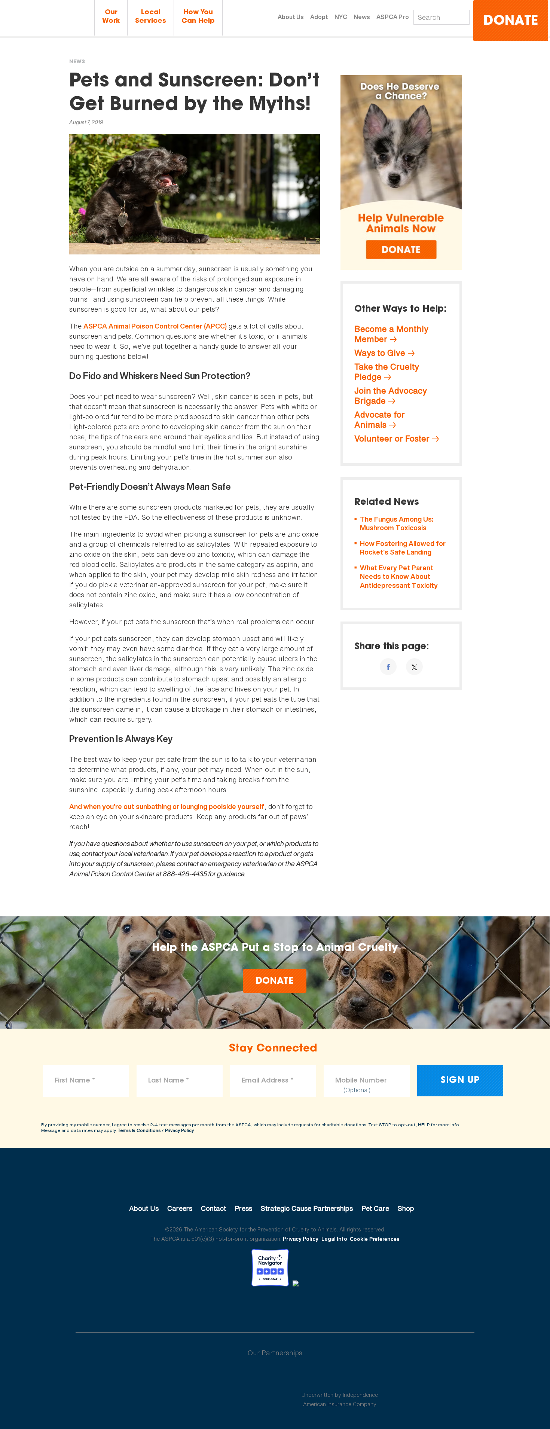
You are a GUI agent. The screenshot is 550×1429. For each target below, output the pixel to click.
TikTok (314, 1307)
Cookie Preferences (375, 1239)
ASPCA (275, 1183)
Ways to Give (379, 353)
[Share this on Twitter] (414, 666)
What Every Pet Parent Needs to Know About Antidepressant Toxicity (399, 576)
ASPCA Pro (392, 17)
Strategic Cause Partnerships (307, 1208)
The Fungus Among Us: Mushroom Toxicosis (396, 523)
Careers (179, 1208)
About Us (291, 17)
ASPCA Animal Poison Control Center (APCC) (155, 326)
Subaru (211, 1377)
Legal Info (334, 1238)
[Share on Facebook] (388, 666)
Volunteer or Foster (392, 439)
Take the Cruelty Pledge (386, 372)
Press (243, 1208)
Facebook (236, 1307)
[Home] (47, 18)
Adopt (319, 17)
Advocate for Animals (379, 420)
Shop (406, 1208)
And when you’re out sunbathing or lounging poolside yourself (166, 806)
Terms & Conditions (139, 1130)
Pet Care (375, 1208)
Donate (510, 21)
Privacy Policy (179, 1130)
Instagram (295, 1307)
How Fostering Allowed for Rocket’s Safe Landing (403, 548)
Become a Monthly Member (391, 334)
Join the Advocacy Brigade (390, 396)
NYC (340, 17)
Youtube (275, 1307)
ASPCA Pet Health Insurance (340, 1377)
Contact (213, 1208)
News (362, 17)
